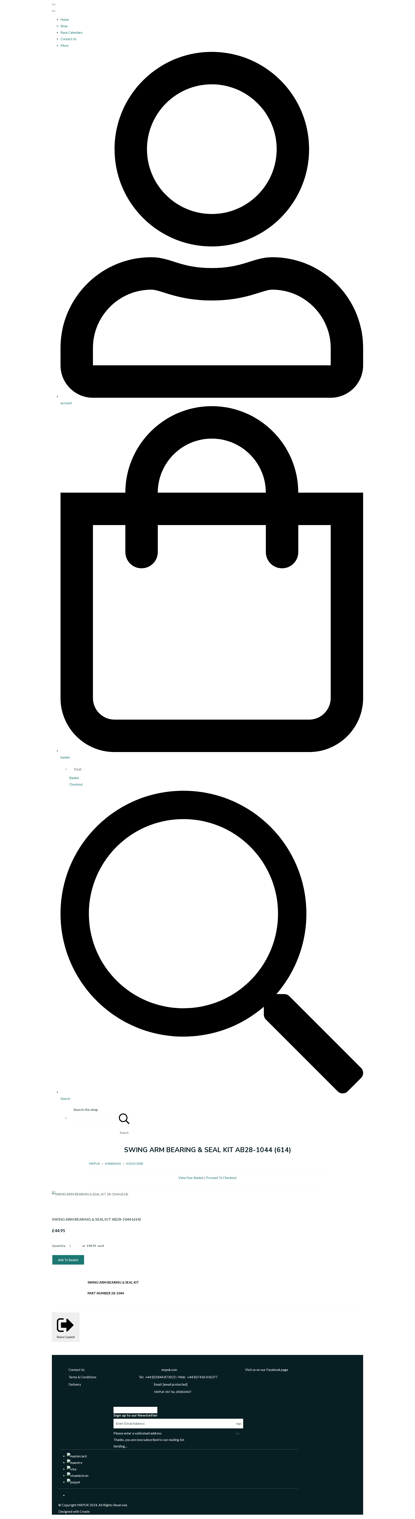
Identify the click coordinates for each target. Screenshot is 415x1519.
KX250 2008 (134, 1163)
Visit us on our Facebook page (266, 1370)
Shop (64, 26)
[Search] (124, 1118)
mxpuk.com (169, 1370)
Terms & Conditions (82, 1377)
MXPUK (94, 1163)
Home (65, 19)
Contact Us (69, 39)
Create (85, 1511)
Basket (74, 778)
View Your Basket (191, 1178)
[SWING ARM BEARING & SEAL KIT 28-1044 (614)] (58, 1207)
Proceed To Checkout (221, 1178)
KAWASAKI (113, 1163)
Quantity (58, 1245)
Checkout (76, 784)
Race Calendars (72, 32)
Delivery (75, 1384)
